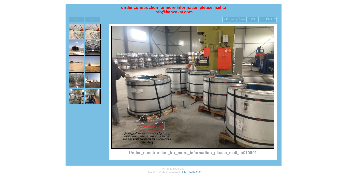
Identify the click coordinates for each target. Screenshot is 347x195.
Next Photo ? (268, 19)
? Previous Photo (234, 19)
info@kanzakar (191, 171)
